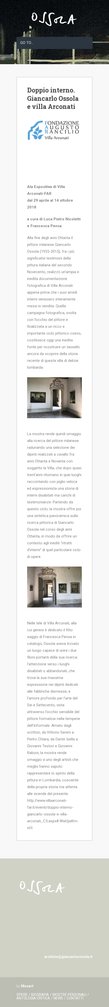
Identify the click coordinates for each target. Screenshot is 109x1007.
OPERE (22, 995)
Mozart (27, 986)
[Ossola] (54, 29)
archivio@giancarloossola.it (68, 957)
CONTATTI (75, 998)
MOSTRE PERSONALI (69, 995)
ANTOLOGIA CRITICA (33, 998)
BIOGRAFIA (40, 995)
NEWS (58, 998)
